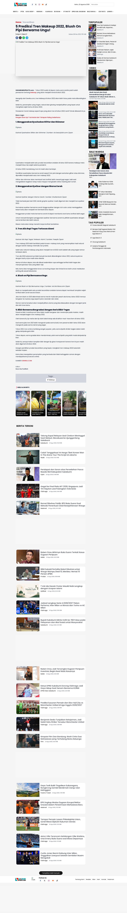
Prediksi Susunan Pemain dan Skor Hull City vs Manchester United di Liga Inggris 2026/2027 (62, 703)
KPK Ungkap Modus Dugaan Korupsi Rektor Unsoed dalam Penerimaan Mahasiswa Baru (62, 803)
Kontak (104, 879)
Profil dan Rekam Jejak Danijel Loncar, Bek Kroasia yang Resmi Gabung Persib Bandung (106, 53)
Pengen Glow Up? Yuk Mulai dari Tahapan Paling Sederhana (38, 117)
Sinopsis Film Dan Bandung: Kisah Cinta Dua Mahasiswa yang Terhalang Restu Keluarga (61, 737)
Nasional (44, 508)
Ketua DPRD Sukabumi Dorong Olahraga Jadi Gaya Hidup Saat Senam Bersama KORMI (62, 687)
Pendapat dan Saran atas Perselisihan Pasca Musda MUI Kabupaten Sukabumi (62, 470)
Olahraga (49, 11)
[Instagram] (39, 4)
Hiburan (39, 11)
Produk (43, 576)
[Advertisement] (7, 52)
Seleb (43, 557)
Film (42, 741)
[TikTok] (46, 4)
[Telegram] (27, 37)
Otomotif (66, 11)
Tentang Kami (79, 879)
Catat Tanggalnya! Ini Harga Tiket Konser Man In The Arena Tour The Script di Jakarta (62, 453)
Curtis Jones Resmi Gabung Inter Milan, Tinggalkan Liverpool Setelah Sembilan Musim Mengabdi (62, 855)
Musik (43, 457)
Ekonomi (57, 11)
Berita (15, 11)
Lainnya (109, 11)
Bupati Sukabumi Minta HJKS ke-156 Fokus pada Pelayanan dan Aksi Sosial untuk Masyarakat (63, 621)
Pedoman (111, 879)
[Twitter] (35, 4)
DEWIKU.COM (27, 361)
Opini (42, 474)
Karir (98, 879)
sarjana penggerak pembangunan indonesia (101, 247)
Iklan (94, 879)
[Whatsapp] (23, 37)
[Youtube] (42, 4)
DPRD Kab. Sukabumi (79, 11)
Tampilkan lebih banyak (51, 873)
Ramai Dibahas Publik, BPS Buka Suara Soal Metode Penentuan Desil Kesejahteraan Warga (63, 504)
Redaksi (88, 879)
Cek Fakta (102, 11)
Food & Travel (46, 793)
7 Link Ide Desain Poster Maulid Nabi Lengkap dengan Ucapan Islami (62, 587)
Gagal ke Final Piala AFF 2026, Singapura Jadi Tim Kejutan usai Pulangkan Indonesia (62, 487)
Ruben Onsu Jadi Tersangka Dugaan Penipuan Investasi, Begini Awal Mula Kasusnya (62, 670)
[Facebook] (32, 4)
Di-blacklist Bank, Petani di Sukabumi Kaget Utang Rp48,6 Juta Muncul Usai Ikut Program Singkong (106, 45)
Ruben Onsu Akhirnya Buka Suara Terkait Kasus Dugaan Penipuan (62, 553)
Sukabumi (44, 443)
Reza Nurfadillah (22, 369)
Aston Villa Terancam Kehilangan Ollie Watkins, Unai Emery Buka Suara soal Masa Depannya (63, 837)
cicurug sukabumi (98, 242)
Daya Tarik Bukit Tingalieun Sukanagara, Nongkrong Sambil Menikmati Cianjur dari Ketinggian (60, 787)
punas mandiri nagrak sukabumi (104, 225)
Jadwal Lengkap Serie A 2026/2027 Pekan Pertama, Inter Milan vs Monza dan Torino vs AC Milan (63, 605)
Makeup (33, 92)
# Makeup (51, 380)
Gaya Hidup (29, 11)
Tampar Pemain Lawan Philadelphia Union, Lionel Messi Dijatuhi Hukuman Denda (61, 820)
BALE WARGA (91, 11)
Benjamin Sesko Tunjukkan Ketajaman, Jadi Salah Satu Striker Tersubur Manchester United (62, 720)
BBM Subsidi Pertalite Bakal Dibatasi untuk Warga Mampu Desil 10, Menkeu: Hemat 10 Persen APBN (60, 571)
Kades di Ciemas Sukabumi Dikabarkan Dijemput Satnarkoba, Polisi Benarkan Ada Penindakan (106, 61)
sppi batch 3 (97, 238)
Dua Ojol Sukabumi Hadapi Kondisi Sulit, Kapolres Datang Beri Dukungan (106, 27)
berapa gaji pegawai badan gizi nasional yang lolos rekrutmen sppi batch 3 (103, 231)
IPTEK (22, 11)
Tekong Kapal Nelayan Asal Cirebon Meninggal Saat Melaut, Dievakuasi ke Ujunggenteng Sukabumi (63, 438)
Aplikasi (43, 591)
